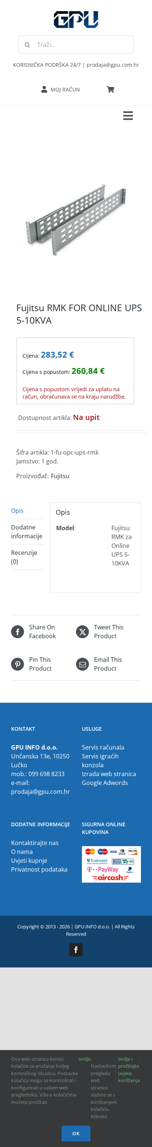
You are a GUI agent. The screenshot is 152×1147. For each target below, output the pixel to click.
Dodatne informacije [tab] (26, 531)
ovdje (85, 1059)
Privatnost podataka (39, 869)
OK (76, 1133)
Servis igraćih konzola (100, 760)
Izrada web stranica (109, 774)
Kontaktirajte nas (35, 843)
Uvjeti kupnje (29, 860)
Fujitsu (60, 476)
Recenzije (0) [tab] (24, 557)
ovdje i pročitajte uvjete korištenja (129, 1070)
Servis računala (103, 747)
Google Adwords (105, 783)
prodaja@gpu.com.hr (40, 792)
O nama (22, 852)
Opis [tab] (17, 511)
